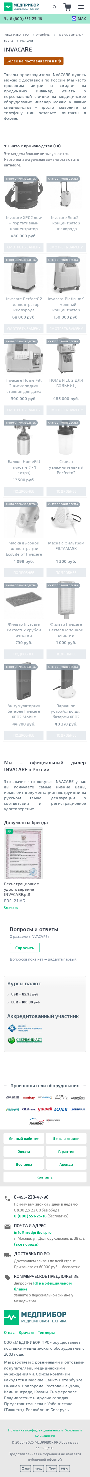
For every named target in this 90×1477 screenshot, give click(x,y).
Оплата (24, 1151)
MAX (82, 18)
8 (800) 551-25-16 (26, 18)
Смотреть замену (23, 247)
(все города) (26, 1244)
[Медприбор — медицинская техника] (21, 6)
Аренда (66, 1164)
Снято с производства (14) (34, 145)
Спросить (24, 947)
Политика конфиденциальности (35, 1430)
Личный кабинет (24, 1138)
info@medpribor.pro (33, 1232)
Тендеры (46, 1332)
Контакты (45, 1177)
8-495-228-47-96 (31, 1196)
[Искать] (54, 7)
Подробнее (24, 491)
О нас (9, 1332)
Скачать (11, 907)
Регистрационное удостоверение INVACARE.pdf (21, 889)
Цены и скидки (66, 1138)
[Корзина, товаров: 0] (68, 7)
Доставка (24, 1164)
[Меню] (81, 7)
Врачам (26, 1332)
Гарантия (66, 1151)
